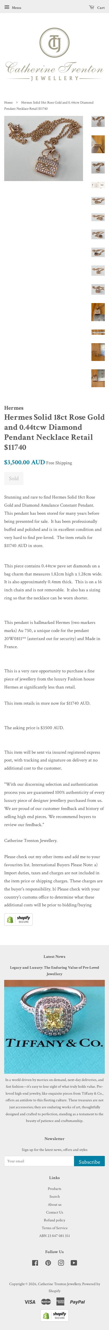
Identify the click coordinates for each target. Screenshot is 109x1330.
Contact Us (54, 1212)
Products (54, 1188)
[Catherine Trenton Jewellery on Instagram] (61, 1264)
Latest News (54, 956)
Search (54, 1196)
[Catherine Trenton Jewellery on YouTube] (74, 1264)
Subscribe (89, 1162)
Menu (16, 7)
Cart (100, 7)
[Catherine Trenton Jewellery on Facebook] (35, 1264)
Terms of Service (55, 1228)
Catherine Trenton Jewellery (59, 1284)
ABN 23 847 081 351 (54, 1235)
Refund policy (54, 1220)
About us (54, 1204)
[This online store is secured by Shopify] (18, 924)
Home (8, 102)
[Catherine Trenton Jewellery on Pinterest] (48, 1264)
